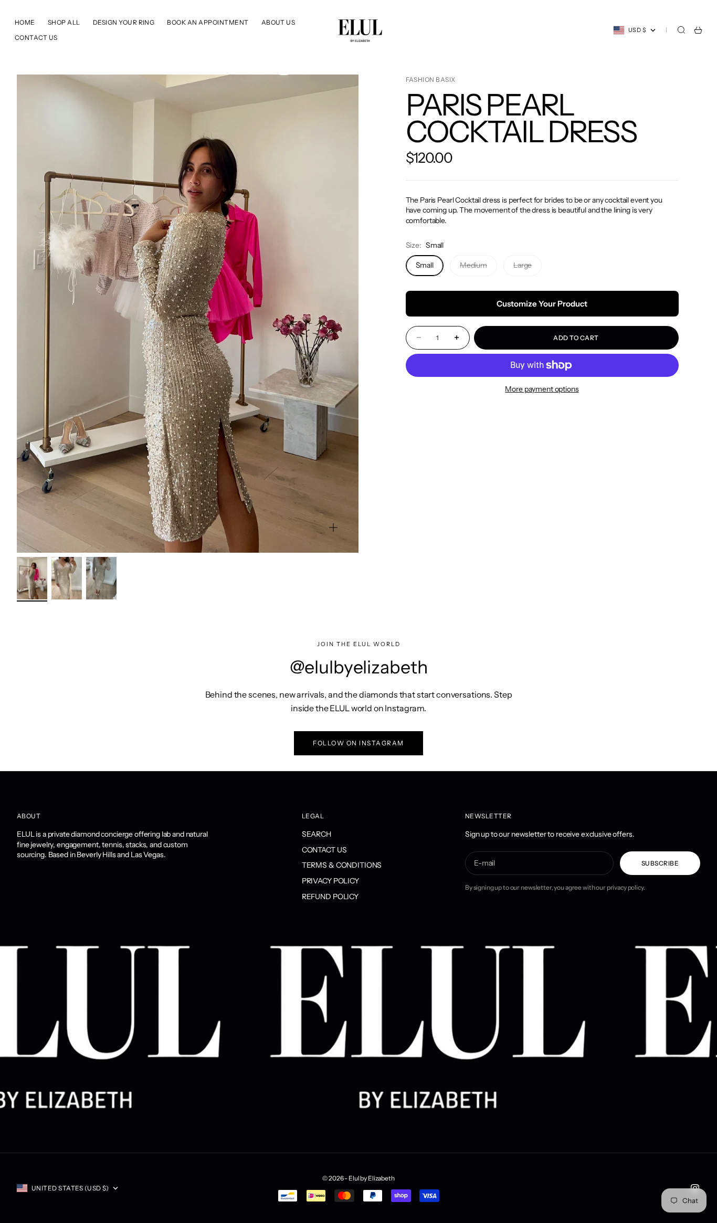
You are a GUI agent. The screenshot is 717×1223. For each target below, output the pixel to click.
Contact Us (36, 37)
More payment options (541, 389)
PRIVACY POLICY (330, 880)
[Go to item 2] (66, 578)
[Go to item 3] (101, 578)
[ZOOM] (333, 527)
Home (25, 22)
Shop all (64, 22)
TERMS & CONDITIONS (342, 865)
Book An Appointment (207, 22)
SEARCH (316, 834)
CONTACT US (324, 850)
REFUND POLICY (330, 896)
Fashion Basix (431, 79)
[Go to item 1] (32, 578)
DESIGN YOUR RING (124, 22)
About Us (278, 22)
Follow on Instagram (358, 743)
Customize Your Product (542, 304)
